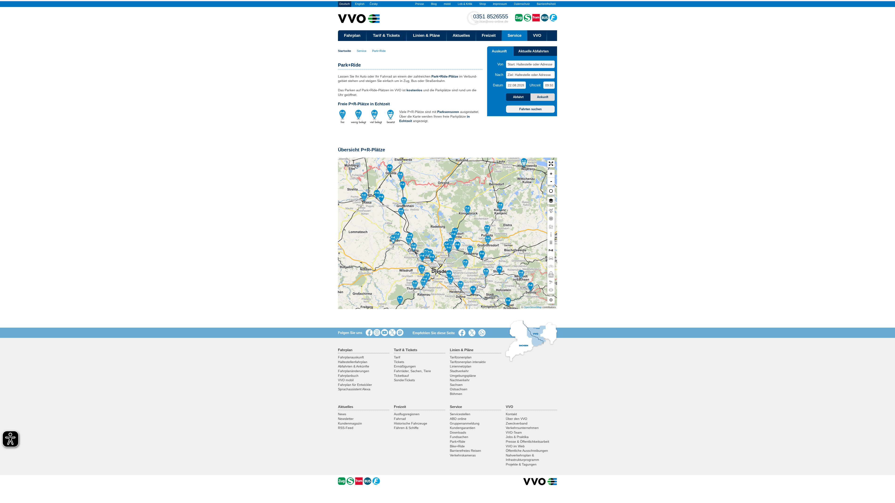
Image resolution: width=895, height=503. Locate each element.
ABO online (458, 419)
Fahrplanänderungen (353, 371)
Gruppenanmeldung (464, 423)
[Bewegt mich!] (384, 333)
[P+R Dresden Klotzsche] (449, 249)
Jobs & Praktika (517, 437)
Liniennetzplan (460, 366)
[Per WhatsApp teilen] (483, 333)
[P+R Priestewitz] (401, 212)
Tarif (397, 357)
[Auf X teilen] (473, 333)
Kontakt (511, 414)
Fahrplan (352, 35)
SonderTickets (404, 380)
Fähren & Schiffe (406, 428)
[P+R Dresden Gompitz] (422, 269)
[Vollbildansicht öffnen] (551, 163)
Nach (499, 75)
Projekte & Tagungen (521, 464)
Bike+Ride (457, 446)
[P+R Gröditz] (390, 168)
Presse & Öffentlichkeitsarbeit (527, 441)
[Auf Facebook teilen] (463, 333)
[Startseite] (540, 481)
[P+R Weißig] (465, 263)
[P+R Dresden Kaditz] (432, 258)
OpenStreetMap (533, 307)
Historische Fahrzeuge (410, 423)
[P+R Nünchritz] (381, 198)
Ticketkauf (401, 375)
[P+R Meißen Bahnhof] (397, 236)
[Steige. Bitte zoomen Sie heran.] (551, 227)
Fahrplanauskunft (351, 357)
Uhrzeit (535, 85)
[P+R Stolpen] (499, 270)
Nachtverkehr (460, 380)
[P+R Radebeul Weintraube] (426, 253)
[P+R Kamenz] (500, 206)
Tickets (399, 362)
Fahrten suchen (530, 109)
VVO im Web (515, 446)
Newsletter (346, 419)
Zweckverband (516, 423)
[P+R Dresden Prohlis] (451, 280)
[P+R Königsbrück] (468, 210)
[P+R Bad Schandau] (508, 302)
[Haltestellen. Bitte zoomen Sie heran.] (551, 219)
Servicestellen (460, 414)
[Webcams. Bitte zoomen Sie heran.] (551, 282)
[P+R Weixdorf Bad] (451, 242)
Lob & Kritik (465, 4)
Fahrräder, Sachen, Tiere (412, 371)
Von (500, 64)
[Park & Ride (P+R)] (551, 250)
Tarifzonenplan (461, 357)
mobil (447, 4)
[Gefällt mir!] (369, 333)
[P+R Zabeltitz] (402, 185)
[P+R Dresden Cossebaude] (422, 257)
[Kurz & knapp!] (392, 333)
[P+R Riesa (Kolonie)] (364, 197)
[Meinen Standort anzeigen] (551, 300)
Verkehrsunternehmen (522, 428)
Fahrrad (400, 419)
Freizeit (489, 35)
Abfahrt (518, 97)
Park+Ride (379, 51)
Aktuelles (461, 35)
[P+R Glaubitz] (377, 194)
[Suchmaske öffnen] (552, 35)
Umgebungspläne (463, 375)
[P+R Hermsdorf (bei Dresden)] (454, 235)
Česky (374, 4)
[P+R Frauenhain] (400, 176)
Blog (434, 4)
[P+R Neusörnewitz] (409, 240)
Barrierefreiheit (546, 4)
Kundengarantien (462, 428)
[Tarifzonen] (551, 211)
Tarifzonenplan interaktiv (468, 362)
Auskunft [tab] (499, 51)
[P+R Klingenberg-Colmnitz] (400, 300)
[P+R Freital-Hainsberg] (423, 283)
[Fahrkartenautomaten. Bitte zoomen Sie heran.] (551, 242)
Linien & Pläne (426, 35)
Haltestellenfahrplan (352, 362)
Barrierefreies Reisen (465, 450)
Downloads (458, 432)
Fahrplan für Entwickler (355, 385)
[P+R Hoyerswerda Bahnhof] (524, 163)
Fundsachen (459, 437)
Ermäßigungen (405, 366)
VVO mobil (346, 380)
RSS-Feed (345, 428)
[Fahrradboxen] (551, 274)
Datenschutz (522, 4)
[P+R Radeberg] (470, 250)
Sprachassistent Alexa (354, 389)
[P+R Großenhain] (404, 201)
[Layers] (551, 191)
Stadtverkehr (459, 371)
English (360, 4)
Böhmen (456, 394)
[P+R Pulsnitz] (487, 229)
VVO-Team (514, 432)
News (342, 414)
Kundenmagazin (350, 423)
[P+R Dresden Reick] (449, 274)
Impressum (500, 4)
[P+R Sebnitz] (530, 287)
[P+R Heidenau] (461, 285)
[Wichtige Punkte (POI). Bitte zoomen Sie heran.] (551, 290)
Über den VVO (516, 419)
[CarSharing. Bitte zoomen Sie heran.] (551, 258)
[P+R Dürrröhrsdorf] (486, 273)
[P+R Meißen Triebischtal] (393, 239)
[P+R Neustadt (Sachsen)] (521, 274)
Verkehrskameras (463, 455)
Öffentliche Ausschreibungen (527, 450)
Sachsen (456, 385)
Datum (498, 85)
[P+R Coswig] (414, 247)
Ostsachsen (458, 389)
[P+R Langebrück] (457, 246)
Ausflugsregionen (407, 414)
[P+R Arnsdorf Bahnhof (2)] (482, 255)
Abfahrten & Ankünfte (353, 366)
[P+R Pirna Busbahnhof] (473, 290)
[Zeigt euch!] (376, 333)
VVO (537, 35)
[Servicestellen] (551, 234)
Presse (419, 4)
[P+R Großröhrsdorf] (488, 240)
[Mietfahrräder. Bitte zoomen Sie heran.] (551, 266)
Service (514, 35)
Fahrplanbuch (348, 375)
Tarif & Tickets (386, 35)
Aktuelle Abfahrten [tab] (533, 51)
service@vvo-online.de (490, 18)
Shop (482, 4)
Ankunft (542, 97)
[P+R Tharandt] (415, 285)
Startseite (344, 51)
